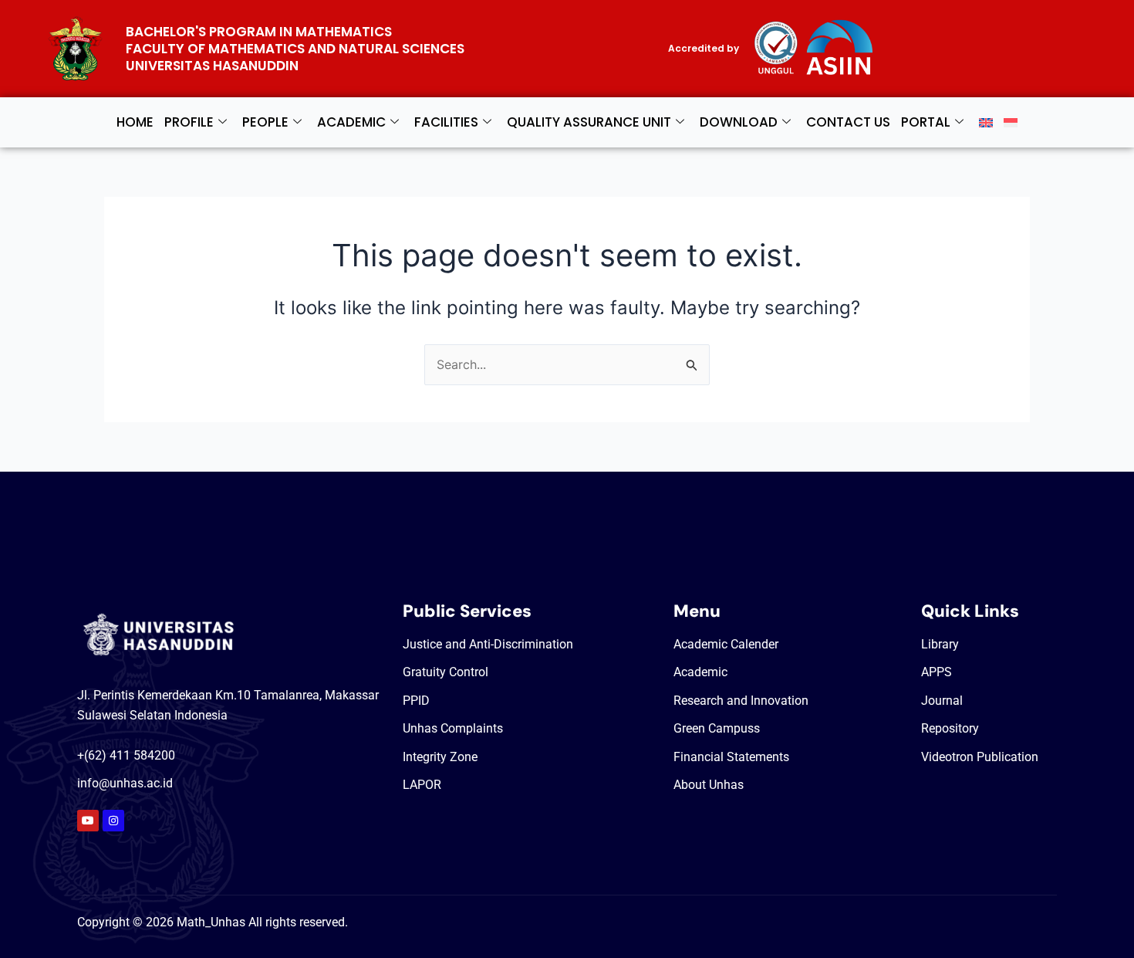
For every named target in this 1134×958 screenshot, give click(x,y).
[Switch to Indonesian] (1010, 122)
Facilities (446, 122)
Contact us (848, 122)
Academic (351, 122)
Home (135, 122)
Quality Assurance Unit (589, 122)
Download (739, 122)
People (265, 122)
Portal (925, 122)
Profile (189, 122)
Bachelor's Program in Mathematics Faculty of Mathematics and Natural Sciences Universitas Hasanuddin (295, 48)
